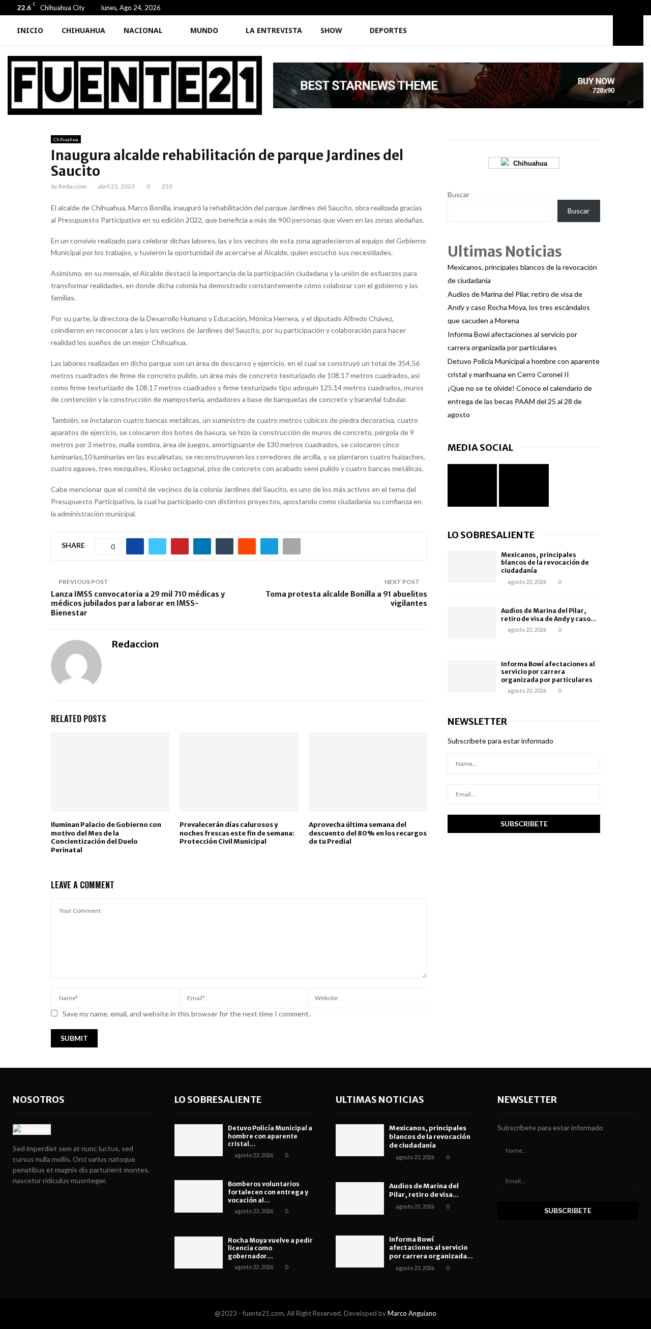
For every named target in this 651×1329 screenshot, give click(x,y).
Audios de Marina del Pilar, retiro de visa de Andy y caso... (549, 615)
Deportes (388, 30)
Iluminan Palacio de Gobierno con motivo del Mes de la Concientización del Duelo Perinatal (106, 837)
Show (331, 30)
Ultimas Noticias (380, 1099)
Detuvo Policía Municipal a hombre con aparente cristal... (270, 1136)
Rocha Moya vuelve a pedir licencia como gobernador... (270, 1248)
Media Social (480, 447)
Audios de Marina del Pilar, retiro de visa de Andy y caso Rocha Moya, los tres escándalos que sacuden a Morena (519, 307)
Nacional (143, 30)
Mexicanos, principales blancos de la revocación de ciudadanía (545, 562)
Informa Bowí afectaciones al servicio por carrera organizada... (431, 1248)
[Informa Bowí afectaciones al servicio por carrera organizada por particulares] (472, 676)
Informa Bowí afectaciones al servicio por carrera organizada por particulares (548, 672)
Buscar (458, 194)
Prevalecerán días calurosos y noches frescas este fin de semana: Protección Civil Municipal (237, 833)
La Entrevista (274, 30)
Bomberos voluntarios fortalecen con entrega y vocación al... (268, 1191)
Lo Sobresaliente (491, 535)
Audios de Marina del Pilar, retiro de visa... (424, 1190)
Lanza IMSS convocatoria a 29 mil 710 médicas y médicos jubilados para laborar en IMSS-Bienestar (138, 603)
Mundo (204, 30)
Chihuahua (83, 30)
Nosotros (39, 1099)
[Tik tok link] (640, 7)
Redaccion (72, 186)
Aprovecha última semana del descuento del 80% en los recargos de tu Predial (368, 833)
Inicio (30, 30)
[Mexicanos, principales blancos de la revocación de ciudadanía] (472, 567)
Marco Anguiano (412, 1313)
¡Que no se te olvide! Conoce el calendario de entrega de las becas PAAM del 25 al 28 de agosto (520, 401)
